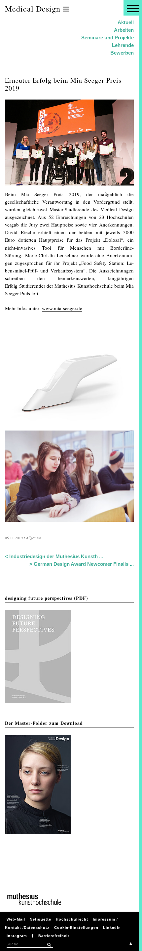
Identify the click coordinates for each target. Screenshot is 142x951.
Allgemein (33, 537)
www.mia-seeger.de (62, 308)
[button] (49, 944)
